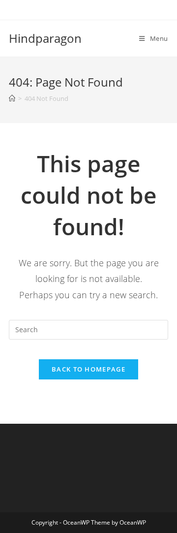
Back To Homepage (88, 369)
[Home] (12, 98)
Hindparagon (45, 38)
